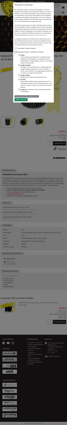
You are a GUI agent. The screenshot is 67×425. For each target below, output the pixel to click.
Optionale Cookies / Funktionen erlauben (30, 52)
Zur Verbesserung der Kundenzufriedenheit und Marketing (36, 91)
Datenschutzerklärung (40, 35)
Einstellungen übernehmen (32, 96)
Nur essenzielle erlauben (20, 96)
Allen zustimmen (21, 100)
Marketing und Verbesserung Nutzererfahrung (34, 76)
